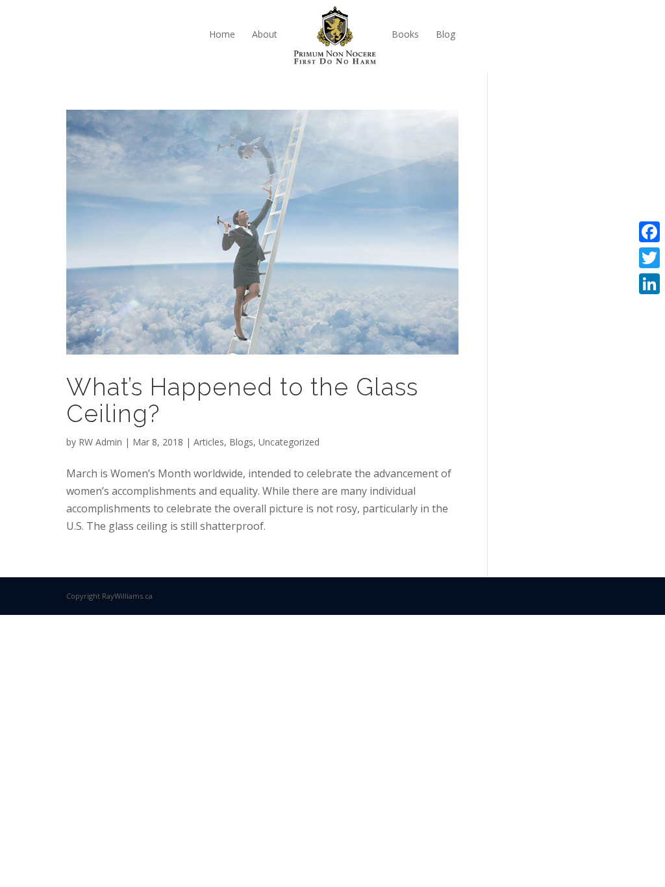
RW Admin (100, 442)
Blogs (241, 442)
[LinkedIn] (649, 284)
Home (222, 34)
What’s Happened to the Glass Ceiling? (242, 400)
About (264, 34)
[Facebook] (649, 232)
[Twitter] (649, 258)
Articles (209, 442)
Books (405, 34)
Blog (445, 34)
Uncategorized (289, 442)
